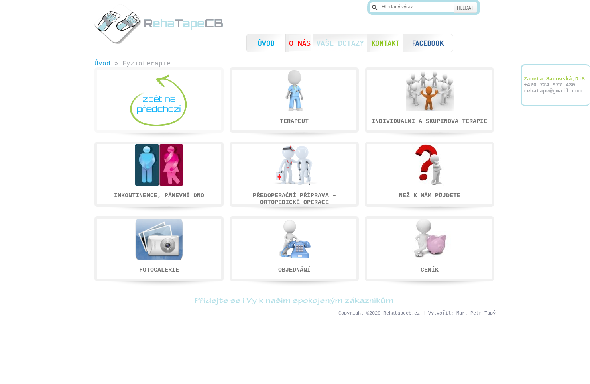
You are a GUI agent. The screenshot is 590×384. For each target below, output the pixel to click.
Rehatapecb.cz (401, 313)
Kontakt (385, 43)
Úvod (266, 43)
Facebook (428, 43)
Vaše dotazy (340, 43)
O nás (299, 43)
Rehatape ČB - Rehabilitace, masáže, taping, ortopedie (158, 24)
